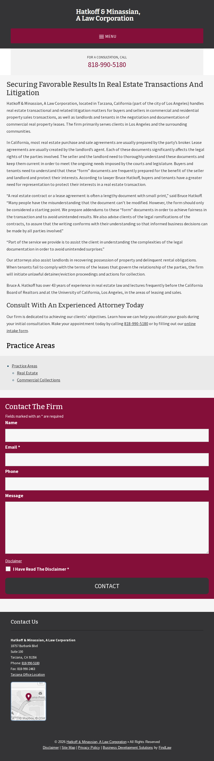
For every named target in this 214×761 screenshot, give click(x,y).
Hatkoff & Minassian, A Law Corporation (97, 742)
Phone (11, 471)
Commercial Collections (38, 379)
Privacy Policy (89, 748)
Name (11, 422)
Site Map (68, 748)
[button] (107, 36)
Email (12, 447)
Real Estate (27, 372)
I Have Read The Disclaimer (41, 569)
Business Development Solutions (128, 748)
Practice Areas (24, 365)
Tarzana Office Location (28, 674)
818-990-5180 (107, 64)
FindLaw (165, 748)
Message (14, 495)
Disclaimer (13, 560)
